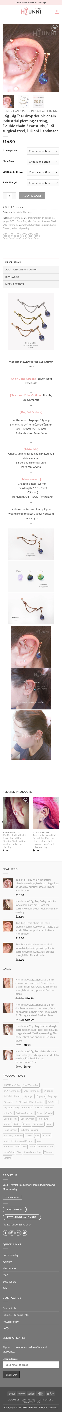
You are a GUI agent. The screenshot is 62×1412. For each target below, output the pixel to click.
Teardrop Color (10, 150)
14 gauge (46, 217)
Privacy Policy (31, 1402)
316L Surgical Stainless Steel (41, 221)
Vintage (7, 1157)
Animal (38, 1107)
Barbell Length (10, 182)
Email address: (10, 1358)
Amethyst (25, 224)
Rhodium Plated (45, 1146)
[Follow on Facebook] (6, 1233)
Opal (24, 1146)
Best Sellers (9, 1281)
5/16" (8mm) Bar (11, 224)
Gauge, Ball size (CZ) (13, 172)
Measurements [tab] (14, 284)
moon (39, 1141)
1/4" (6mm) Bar (33, 217)
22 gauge (8, 1102)
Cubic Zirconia (11, 1118)
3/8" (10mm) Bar (18, 221)
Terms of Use (45, 1399)
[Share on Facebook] (12, 236)
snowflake (9, 1152)
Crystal (49, 1113)
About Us (13, 1399)
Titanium (48, 1152)
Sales (6, 1288)
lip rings (46, 1135)
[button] (5, 11)
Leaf (37, 1135)
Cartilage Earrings (40, 224)
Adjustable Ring (11, 1107)
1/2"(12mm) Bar (16, 217)
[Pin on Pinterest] (30, 236)
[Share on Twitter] (18, 236)
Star (19, 1152)
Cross (39, 1113)
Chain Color (8, 161)
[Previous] (8, 58)
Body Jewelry (10, 1255)
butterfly (8, 1113)
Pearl (32, 1146)
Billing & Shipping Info (16, 1314)
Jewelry (7, 1261)
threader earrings (32, 1152)
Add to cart (32, 195)
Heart (50, 1124)
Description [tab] (13, 262)
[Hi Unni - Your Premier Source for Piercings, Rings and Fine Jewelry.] (31, 11)
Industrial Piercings (44, 111)
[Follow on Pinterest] (24, 1233)
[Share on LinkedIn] (37, 236)
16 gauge (27, 1096)
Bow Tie (49, 1107)
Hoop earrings (11, 1129)
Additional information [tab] (21, 269)
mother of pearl (11, 1146)
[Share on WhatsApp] (6, 236)
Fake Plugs (43, 1118)
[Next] (54, 58)
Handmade (20, 111)
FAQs (6, 1328)
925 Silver (53, 1102)
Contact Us (9, 1308)
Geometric (38, 1124)
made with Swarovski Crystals (18, 1141)
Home (6, 111)
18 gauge (40, 1096)
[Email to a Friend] (24, 236)
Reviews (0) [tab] (12, 277)
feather (7, 1124)
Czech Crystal (27, 1118)
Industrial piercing (20, 228)
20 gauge (52, 1096)
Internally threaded (13, 1135)
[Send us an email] (18, 1233)
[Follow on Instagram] (12, 1233)
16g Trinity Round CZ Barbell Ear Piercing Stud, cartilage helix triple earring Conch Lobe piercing (44, 841)
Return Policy (11, 1321)
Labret (29, 1135)
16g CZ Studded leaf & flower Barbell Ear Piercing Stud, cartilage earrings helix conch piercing (15, 841)
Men (5, 1274)
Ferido (17, 1124)
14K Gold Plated (12, 1096)
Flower (26, 1124)
